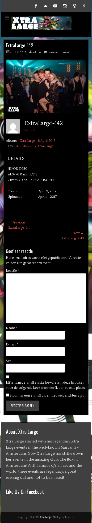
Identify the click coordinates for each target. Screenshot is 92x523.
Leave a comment (58, 52)
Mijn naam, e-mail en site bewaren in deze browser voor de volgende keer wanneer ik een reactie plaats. (45, 385)
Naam (11, 328)
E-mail (12, 344)
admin (37, 52)
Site (9, 361)
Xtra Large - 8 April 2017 (37, 141)
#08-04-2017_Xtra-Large (35, 146)
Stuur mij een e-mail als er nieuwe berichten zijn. (47, 395)
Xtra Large (45, 517)
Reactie (12, 271)
